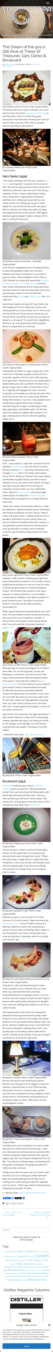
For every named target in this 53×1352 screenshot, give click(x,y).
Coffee (7, 1260)
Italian (19, 1263)
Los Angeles (38, 1264)
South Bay (17, 1276)
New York (38, 1270)
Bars (30, 1251)
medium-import (17, 1203)
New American (16, 1270)
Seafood (45, 1273)
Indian (12, 1264)
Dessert (14, 1260)
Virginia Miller (10, 64)
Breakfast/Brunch (10, 1256)
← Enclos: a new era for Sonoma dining (11, 1213)
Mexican (45, 1267)
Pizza (6, 1273)
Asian (21, 1251)
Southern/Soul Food (30, 1276)
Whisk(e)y (34, 1280)
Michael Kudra (17, 466)
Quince (20, 296)
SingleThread (34, 296)
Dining (20, 1260)
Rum (24, 1273)
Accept (26, 1346)
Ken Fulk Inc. (35, 805)
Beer (35, 1251)
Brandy (46, 1252)
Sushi (40, 1276)
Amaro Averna (24, 492)
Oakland (46, 1270)
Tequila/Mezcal (14, 1279)
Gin (46, 1260)
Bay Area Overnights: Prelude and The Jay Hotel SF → (40, 1215)
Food (42, 1260)
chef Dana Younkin (11, 923)
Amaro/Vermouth (10, 1251)
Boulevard (7, 785)
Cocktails (41, 1255)
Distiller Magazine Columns (27, 1290)
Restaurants (13, 1273)
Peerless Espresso (36, 495)
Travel (24, 1280)
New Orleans (30, 1270)
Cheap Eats (22, 1256)
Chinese (30, 1256)
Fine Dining (34, 1260)
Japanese (27, 1263)
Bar (25, 1252)
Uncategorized (7, 66)
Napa (5, 1270)
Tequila (45, 1276)
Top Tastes (36, 64)
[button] (49, 1325)
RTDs (19, 1273)
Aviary (14, 473)
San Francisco (34, 1273)
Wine (44, 1279)
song (36, 113)
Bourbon (40, 1252)
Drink (25, 1260)
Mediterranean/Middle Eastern (17, 1267)
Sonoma (8, 1276)
